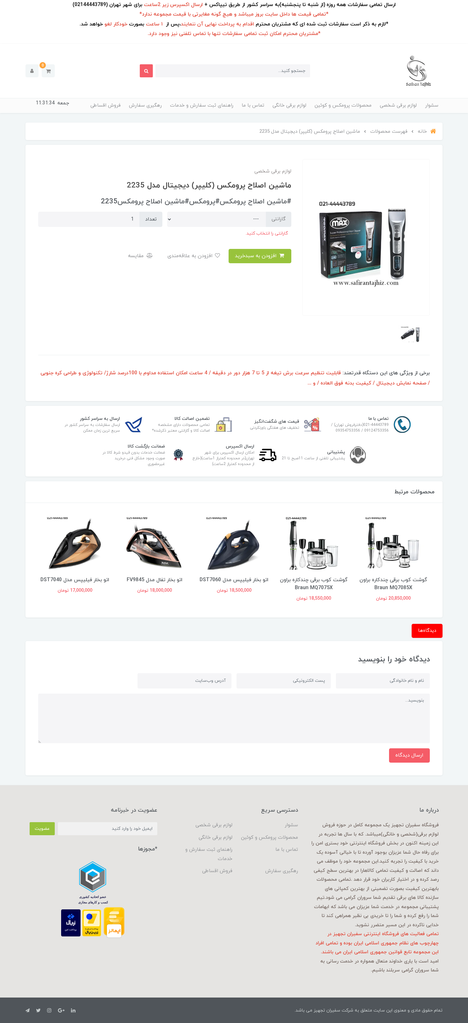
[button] (48, 70)
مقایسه (136, 255)
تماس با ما (253, 105)
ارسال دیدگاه (409, 755)
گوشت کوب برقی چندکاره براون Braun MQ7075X (314, 583)
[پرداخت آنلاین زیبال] (71, 922)
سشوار (431, 105)
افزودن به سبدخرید (256, 255)
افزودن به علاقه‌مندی (190, 255)
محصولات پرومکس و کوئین (343, 105)
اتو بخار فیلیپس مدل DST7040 (74, 579)
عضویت (42, 829)
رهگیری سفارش (145, 105)
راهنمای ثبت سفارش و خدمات (201, 105)
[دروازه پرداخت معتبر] (91, 922)
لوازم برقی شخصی (398, 105)
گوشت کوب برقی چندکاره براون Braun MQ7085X (393, 583)
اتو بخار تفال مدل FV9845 (154, 579)
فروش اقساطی (105, 105)
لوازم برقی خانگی (289, 105)
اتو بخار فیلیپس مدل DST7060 (234, 579)
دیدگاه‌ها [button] (427, 630)
